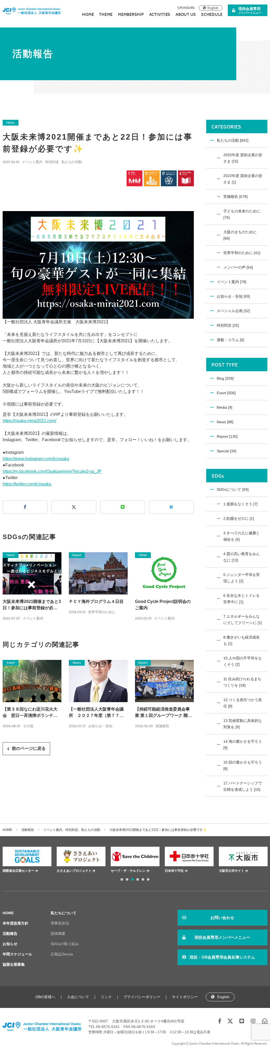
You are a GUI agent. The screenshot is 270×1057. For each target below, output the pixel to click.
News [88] (225, 422)
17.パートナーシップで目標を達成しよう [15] (242, 786)
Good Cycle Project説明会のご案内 (163, 604)
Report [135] (227, 436)
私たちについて (63, 913)
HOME (88, 14)
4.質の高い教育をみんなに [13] (241, 557)
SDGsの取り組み (65, 944)
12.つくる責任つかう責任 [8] (242, 703)
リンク (106, 997)
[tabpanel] (27, 860)
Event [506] (226, 393)
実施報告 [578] (235, 196)
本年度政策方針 (15, 923)
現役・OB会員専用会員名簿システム (222, 957)
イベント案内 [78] (231, 282)
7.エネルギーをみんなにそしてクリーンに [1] (242, 619)
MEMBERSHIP (131, 14)
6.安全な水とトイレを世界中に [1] (241, 598)
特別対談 (52, 162)
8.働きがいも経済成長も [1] (241, 640)
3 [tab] (132, 879)
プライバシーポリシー (141, 997)
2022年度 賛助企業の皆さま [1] (242, 179)
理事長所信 (60, 923)
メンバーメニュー (250, 10)
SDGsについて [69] (233, 489)
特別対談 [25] (228, 325)
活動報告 (27, 830)
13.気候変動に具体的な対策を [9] (242, 723)
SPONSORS (186, 8)
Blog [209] (225, 378)
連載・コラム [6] (230, 340)
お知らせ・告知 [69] (233, 296)
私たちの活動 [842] (232, 140)
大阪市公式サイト (231, 871)
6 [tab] (148, 879)
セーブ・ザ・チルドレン (128, 871)
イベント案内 (32, 162)
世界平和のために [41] (241, 253)
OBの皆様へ (45, 997)
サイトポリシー (185, 997)
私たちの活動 (71, 162)
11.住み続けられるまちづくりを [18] (242, 682)
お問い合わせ (222, 917)
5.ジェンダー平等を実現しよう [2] (241, 578)
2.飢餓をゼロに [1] (238, 518)
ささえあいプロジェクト (74, 871)
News (10, 123)
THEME (106, 14)
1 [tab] (121, 879)
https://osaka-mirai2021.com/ (29, 420)
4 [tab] (137, 879)
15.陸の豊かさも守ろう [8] (242, 765)
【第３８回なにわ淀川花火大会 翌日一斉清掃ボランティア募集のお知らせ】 (30, 713)
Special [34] (226, 451)
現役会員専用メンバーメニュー (222, 937)
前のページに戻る (29, 748)
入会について (78, 997)
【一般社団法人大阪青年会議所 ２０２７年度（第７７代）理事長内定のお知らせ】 (96, 713)
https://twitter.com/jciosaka (27, 484)
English (213, 8)
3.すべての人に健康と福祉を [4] (241, 536)
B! (171, 507)
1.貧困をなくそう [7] (240, 504)
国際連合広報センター (18, 871)
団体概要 (58, 933)
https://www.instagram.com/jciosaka (36, 458)
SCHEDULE (212, 14)
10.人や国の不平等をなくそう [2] (242, 661)
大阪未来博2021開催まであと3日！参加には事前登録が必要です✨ (32, 605)
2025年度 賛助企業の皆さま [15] (242, 158)
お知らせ (10, 944)
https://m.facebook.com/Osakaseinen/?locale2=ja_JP (52, 471)
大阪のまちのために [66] (240, 235)
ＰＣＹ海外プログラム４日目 (96, 601)
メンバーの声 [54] (238, 267)
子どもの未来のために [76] (241, 214)
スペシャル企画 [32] (233, 311)
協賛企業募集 (14, 964)
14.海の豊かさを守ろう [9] (242, 744)
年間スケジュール (17, 954)
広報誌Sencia (62, 954)
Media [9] (224, 407)
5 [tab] (143, 879)
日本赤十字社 (174, 871)
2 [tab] (127, 879)
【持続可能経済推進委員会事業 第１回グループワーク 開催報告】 (163, 713)
